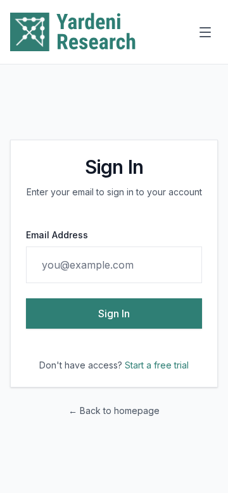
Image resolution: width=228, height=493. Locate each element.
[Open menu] (205, 32)
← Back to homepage (114, 410)
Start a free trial (157, 365)
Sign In (114, 313)
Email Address (57, 234)
